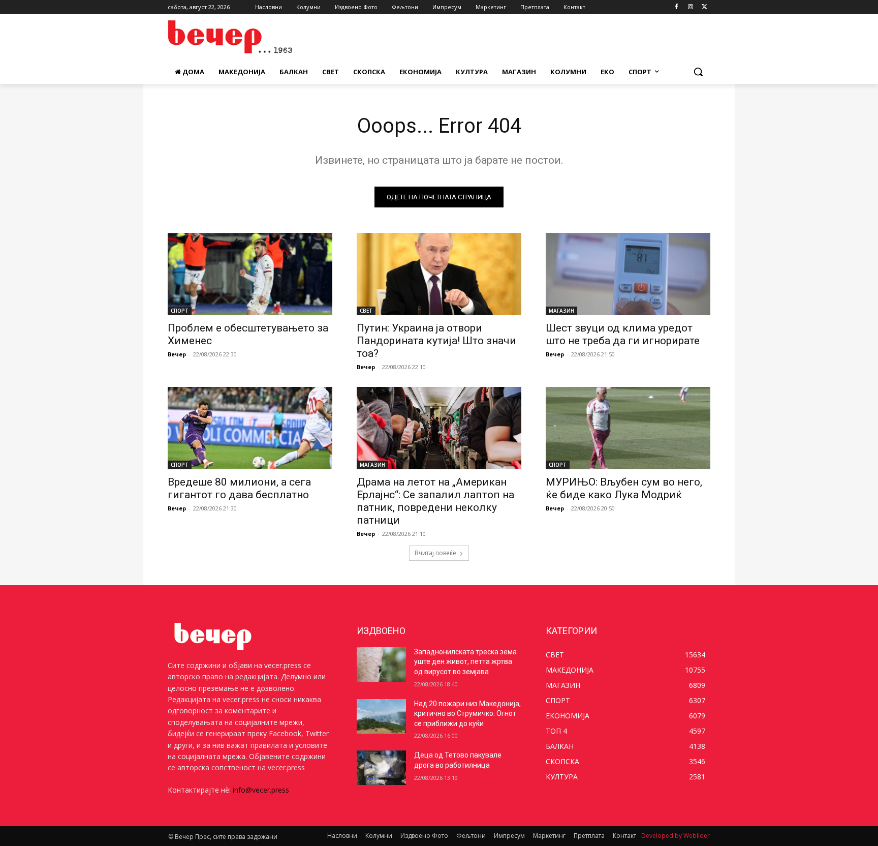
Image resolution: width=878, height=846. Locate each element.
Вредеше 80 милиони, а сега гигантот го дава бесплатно (239, 488)
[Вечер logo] (249, 37)
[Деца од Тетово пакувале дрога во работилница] (381, 767)
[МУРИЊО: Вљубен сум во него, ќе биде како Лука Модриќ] (628, 428)
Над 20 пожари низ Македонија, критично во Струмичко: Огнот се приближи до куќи (467, 714)
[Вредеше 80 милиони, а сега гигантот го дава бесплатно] (250, 428)
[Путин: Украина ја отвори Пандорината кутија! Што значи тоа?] (439, 274)
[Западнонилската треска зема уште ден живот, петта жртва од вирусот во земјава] (381, 664)
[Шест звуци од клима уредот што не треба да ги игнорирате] (628, 274)
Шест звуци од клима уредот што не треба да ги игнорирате (623, 334)
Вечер (177, 354)
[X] (704, 7)
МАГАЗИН (561, 310)
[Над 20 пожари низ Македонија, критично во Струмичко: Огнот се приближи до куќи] (381, 716)
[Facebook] (676, 7)
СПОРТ (180, 310)
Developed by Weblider (675, 835)
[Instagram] (690, 7)
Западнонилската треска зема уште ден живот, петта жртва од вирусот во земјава (465, 662)
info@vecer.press (261, 790)
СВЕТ (366, 310)
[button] (698, 71)
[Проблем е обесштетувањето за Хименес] (250, 274)
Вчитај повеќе (435, 553)
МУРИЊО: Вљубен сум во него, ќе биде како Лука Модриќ (624, 488)
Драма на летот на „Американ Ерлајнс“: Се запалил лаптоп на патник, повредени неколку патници (435, 501)
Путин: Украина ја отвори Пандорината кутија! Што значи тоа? (436, 340)
